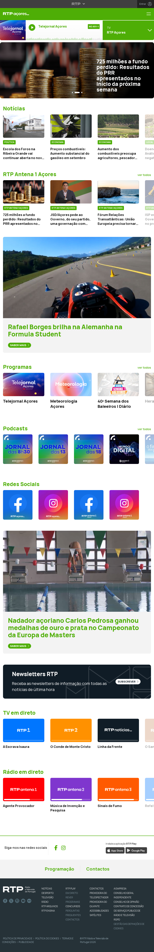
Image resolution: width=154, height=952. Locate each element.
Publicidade (26, 942)
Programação (59, 869)
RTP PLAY (71, 888)
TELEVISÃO (47, 897)
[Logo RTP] (19, 889)
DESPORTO (48, 893)
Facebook (5, 901)
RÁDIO (45, 902)
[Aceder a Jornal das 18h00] (88, 449)
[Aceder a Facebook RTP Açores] (17, 505)
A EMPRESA (120, 888)
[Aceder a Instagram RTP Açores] (53, 505)
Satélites (95, 915)
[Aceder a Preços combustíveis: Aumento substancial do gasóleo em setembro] (71, 126)
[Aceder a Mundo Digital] (124, 449)
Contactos (97, 869)
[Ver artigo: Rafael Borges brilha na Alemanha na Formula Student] (77, 277)
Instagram (17, 901)
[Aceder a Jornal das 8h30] (17, 449)
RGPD (117, 919)
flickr (29, 901)
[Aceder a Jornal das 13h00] (53, 449)
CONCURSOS (73, 906)
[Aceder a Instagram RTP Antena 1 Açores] (124, 505)
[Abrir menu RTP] (77, 4)
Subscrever (127, 681)
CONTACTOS (96, 888)
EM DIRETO (72, 893)
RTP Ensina (48, 910)
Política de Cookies (47, 938)
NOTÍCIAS (47, 888)
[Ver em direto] (13, 30)
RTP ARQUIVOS (50, 906)
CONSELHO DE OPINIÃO (126, 902)
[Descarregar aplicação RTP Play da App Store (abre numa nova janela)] (115, 850)
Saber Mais (18, 345)
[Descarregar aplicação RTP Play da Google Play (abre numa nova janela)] (136, 850)
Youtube (23, 901)
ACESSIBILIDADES (99, 910)
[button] (72, 92)
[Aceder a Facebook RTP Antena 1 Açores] (88, 505)
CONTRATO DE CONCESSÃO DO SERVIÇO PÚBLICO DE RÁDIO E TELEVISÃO (129, 911)
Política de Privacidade (17, 938)
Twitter (11, 901)
